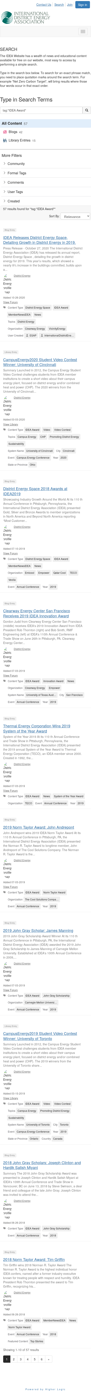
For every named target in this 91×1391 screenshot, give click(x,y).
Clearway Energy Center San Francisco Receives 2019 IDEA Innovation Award (36, 613)
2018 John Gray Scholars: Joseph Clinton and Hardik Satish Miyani (42, 1165)
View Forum (10, 302)
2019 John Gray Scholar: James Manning (38, 930)
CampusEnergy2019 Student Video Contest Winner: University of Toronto (40, 1035)
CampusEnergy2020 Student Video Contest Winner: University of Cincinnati (40, 362)
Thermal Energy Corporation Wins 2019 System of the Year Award (36, 728)
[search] (87, 110)
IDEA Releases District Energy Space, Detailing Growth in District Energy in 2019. (39, 240)
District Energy (22, 275)
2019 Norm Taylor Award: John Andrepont (38, 827)
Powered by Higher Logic (45, 1389)
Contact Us (43, 4)
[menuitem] (45, 4)
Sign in (82, 5)
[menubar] (55, 4)
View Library (10, 424)
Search (59, 4)
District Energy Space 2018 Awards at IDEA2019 (35, 491)
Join (70, 4)
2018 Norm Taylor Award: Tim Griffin (34, 1259)
